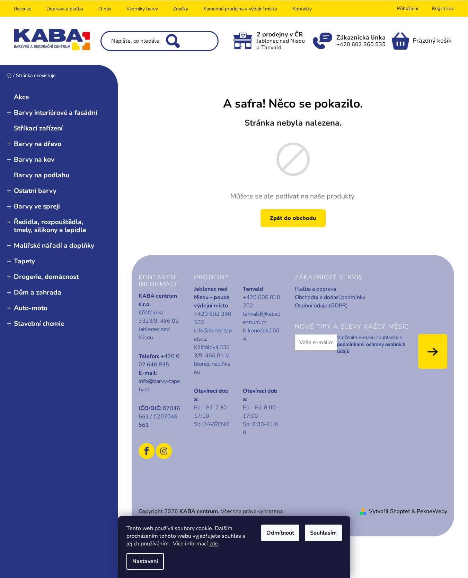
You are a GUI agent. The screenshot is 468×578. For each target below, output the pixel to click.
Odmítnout (280, 533)
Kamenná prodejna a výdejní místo (240, 9)
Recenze (22, 9)
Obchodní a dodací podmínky (330, 297)
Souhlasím (323, 533)
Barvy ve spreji (37, 206)
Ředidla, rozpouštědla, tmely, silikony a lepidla (50, 226)
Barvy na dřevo (37, 143)
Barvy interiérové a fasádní (55, 112)
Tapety (24, 261)
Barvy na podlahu (41, 175)
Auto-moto (30, 308)
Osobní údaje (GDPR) (321, 305)
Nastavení (145, 561)
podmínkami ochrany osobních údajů (371, 348)
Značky (180, 9)
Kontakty (302, 9)
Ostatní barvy (35, 190)
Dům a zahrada (37, 292)
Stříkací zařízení (38, 128)
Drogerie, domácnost (46, 276)
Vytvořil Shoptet (389, 511)
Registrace (443, 8)
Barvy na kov (34, 159)
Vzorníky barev (142, 9)
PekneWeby (432, 511)
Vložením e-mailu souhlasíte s (371, 344)
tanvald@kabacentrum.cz (261, 318)
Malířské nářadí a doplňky (54, 245)
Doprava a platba (64, 9)
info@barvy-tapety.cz (159, 385)
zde (213, 543)
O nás (104, 9)
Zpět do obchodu (293, 218)
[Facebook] (146, 451)
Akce (21, 97)
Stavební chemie (39, 323)
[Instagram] (164, 451)
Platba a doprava (315, 289)
